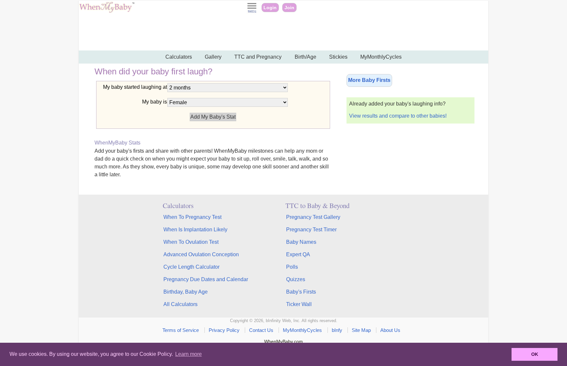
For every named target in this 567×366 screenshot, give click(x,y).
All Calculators (180, 304)
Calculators (178, 57)
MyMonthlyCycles (381, 57)
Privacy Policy (224, 330)
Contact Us (261, 330)
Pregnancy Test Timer (311, 229)
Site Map (361, 330)
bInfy (337, 330)
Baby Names (301, 242)
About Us (390, 330)
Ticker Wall (299, 304)
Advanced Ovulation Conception (201, 254)
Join (289, 7)
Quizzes (295, 279)
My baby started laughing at (135, 87)
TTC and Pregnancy (258, 57)
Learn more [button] (188, 354)
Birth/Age (305, 57)
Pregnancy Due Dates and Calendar (205, 279)
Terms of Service (180, 330)
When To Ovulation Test (191, 242)
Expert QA (298, 254)
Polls (292, 267)
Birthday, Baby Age (185, 292)
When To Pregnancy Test (192, 217)
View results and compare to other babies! (398, 116)
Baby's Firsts (301, 292)
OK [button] (534, 354)
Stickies (338, 57)
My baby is (154, 102)
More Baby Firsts (369, 80)
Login (270, 7)
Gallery (213, 57)
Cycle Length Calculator (191, 267)
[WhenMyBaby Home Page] (107, 11)
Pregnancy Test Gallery (313, 217)
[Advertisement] (283, 32)
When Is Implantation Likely (195, 229)
